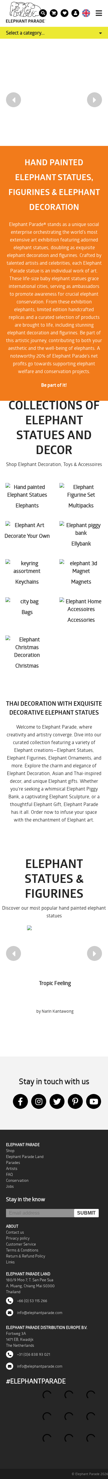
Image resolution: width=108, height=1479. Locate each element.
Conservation (17, 1180)
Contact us (15, 1232)
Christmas (27, 665)
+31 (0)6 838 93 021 (33, 1354)
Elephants (27, 505)
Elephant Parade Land (25, 1156)
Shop (10, 1150)
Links (10, 1262)
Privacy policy (18, 1238)
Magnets (81, 581)
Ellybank (81, 543)
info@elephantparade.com (39, 1312)
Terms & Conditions (22, 1250)
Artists (11, 1168)
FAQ (9, 1174)
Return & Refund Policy (25, 1256)
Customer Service (21, 1244)
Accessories (81, 619)
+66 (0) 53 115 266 (31, 1300)
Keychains (27, 581)
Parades (13, 1162)
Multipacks (81, 505)
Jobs (10, 1186)
